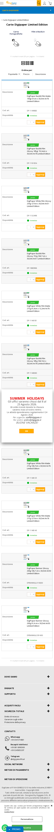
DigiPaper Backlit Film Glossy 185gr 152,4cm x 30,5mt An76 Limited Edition (38, 151)
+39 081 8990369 (18, 747)
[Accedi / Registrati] (45, 3)
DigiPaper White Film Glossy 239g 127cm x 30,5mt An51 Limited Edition (39, 203)
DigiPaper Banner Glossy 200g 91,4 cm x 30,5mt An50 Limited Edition (38, 623)
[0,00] (50, 3)
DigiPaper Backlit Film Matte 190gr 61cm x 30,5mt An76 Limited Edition (39, 99)
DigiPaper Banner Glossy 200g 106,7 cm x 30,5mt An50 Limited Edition (39, 571)
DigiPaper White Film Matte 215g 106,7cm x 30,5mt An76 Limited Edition (39, 466)
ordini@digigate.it (32, 420)
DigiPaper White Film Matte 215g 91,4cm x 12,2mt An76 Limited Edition (38, 308)
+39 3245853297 (17, 750)
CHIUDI (52, 805)
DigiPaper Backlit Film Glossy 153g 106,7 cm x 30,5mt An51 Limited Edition (38, 256)
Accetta (27, 827)
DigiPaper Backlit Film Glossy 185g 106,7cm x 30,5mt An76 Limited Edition (38, 361)
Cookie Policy (9, 812)
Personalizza (27, 819)
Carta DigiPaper (10, 10)
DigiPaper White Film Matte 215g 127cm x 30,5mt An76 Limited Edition (38, 518)
